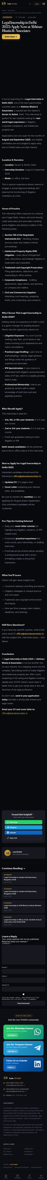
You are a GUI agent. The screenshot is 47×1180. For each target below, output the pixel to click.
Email (5, 976)
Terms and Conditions (22, 1167)
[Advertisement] (23, 71)
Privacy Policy (7, 1167)
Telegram (13, 827)
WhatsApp (13, 822)
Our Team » (7, 1152)
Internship (11, 10)
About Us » (7, 1149)
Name (5, 967)
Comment (7, 943)
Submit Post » (8, 1154)
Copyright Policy (36, 1167)
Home (4, 10)
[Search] (30, 4)
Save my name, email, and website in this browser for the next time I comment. (20, 998)
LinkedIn (13, 832)
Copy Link (13, 838)
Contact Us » (29, 1149)
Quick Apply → (11, 37)
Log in (37, 4)
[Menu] (44, 3)
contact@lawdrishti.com (14, 1085)
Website (5, 985)
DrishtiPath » (29, 1154)
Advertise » (28, 1152)
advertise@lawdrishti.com (15, 1091)
